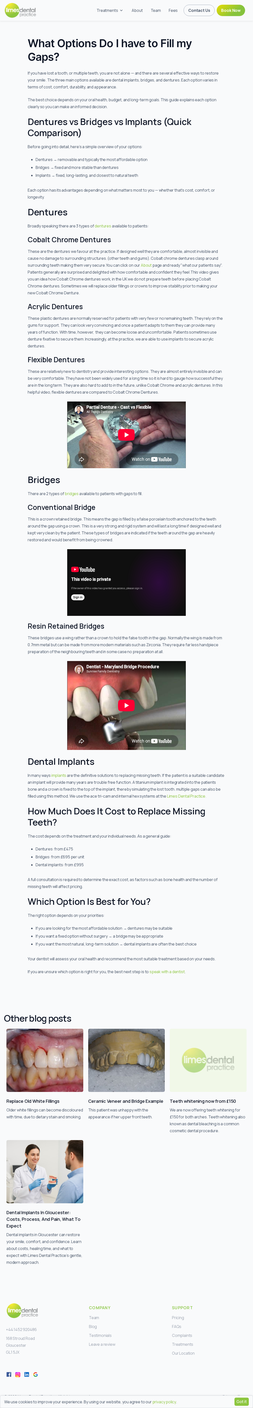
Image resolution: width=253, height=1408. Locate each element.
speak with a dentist (167, 971)
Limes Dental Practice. (186, 796)
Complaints (182, 1335)
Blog (93, 1326)
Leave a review (102, 1344)
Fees (173, 10)
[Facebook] (9, 1374)
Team (156, 10)
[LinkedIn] (27, 1374)
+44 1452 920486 (21, 1329)
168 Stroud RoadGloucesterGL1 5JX (20, 1345)
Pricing (178, 1317)
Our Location (183, 1353)
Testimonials (100, 1335)
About (137, 10)
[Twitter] (18, 1374)
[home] (20, 10)
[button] (110, 10)
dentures (103, 226)
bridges (72, 493)
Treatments (182, 1344)
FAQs (176, 1326)
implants (58, 775)
